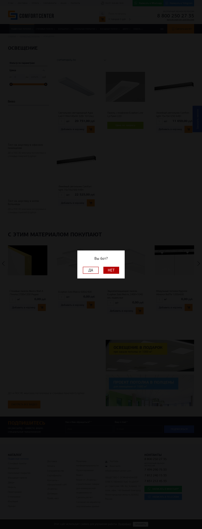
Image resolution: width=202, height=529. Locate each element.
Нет (111, 270)
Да (90, 270)
